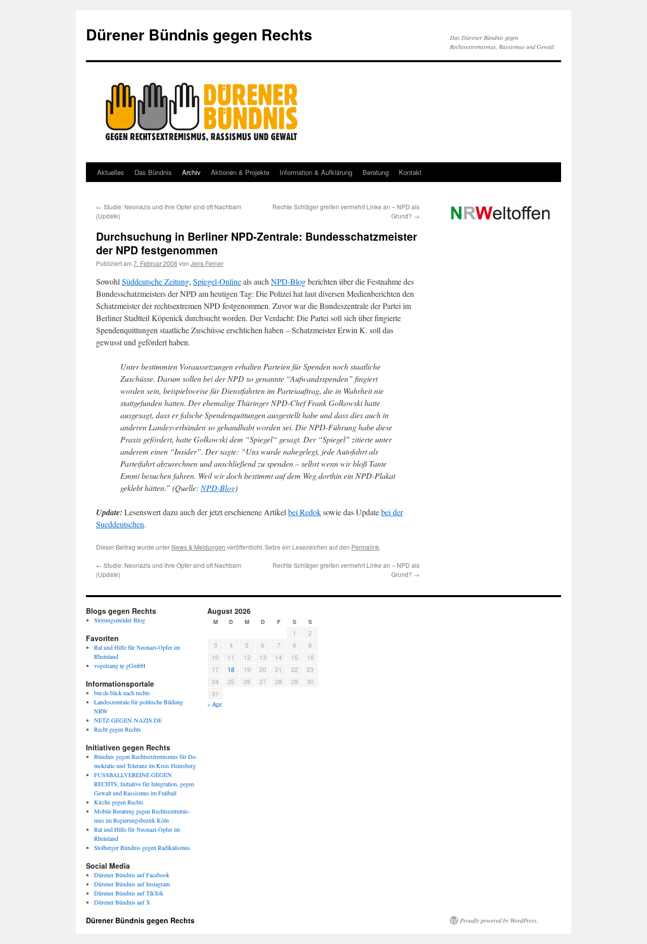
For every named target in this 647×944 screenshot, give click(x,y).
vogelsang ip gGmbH (120, 665)
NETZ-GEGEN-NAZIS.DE (128, 720)
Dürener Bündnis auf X (122, 902)
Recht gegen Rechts (117, 729)
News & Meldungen (198, 547)
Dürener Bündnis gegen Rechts (199, 34)
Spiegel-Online (217, 281)
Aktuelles (110, 172)
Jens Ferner (207, 263)
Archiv (191, 172)
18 (231, 669)
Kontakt (410, 172)
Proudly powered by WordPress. (499, 920)
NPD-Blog (288, 281)
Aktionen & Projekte (240, 172)
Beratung (375, 172)
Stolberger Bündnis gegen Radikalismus (142, 847)
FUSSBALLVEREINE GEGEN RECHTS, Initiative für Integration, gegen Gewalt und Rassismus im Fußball (144, 784)
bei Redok (304, 512)
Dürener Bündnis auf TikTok (128, 893)
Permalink (365, 547)
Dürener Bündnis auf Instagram (132, 884)
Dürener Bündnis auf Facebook (131, 875)
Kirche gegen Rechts (119, 802)
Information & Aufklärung (316, 172)
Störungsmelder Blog (119, 620)
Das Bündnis (153, 172)
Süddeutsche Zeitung (155, 281)
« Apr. (215, 704)
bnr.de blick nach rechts (122, 693)
